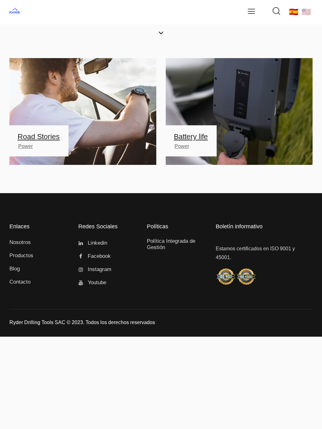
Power (25, 146)
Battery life (191, 137)
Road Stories (39, 137)
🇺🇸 (306, 12)
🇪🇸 (293, 12)
